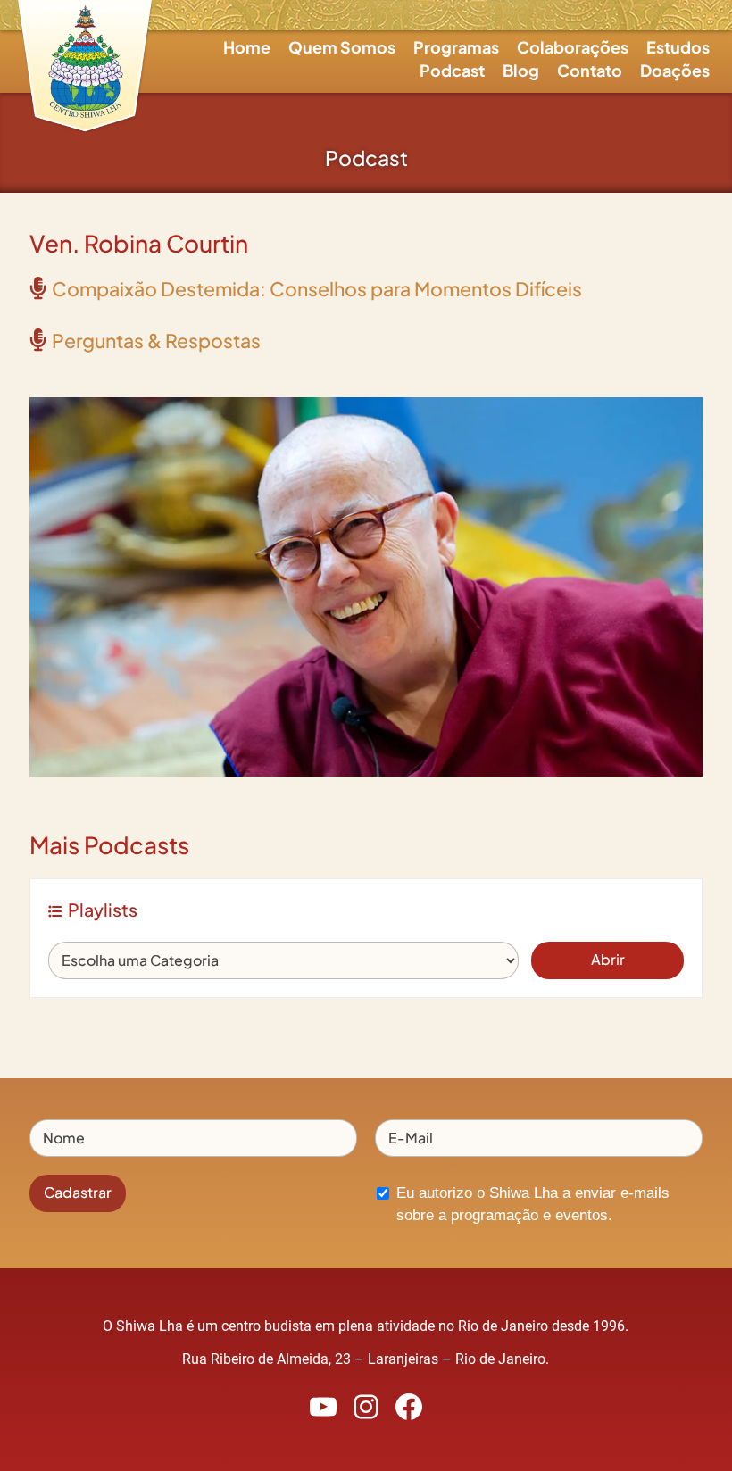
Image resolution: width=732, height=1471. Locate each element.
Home (246, 47)
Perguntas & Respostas (156, 340)
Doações (675, 70)
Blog (521, 70)
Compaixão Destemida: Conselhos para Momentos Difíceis (317, 289)
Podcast (452, 70)
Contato (589, 70)
